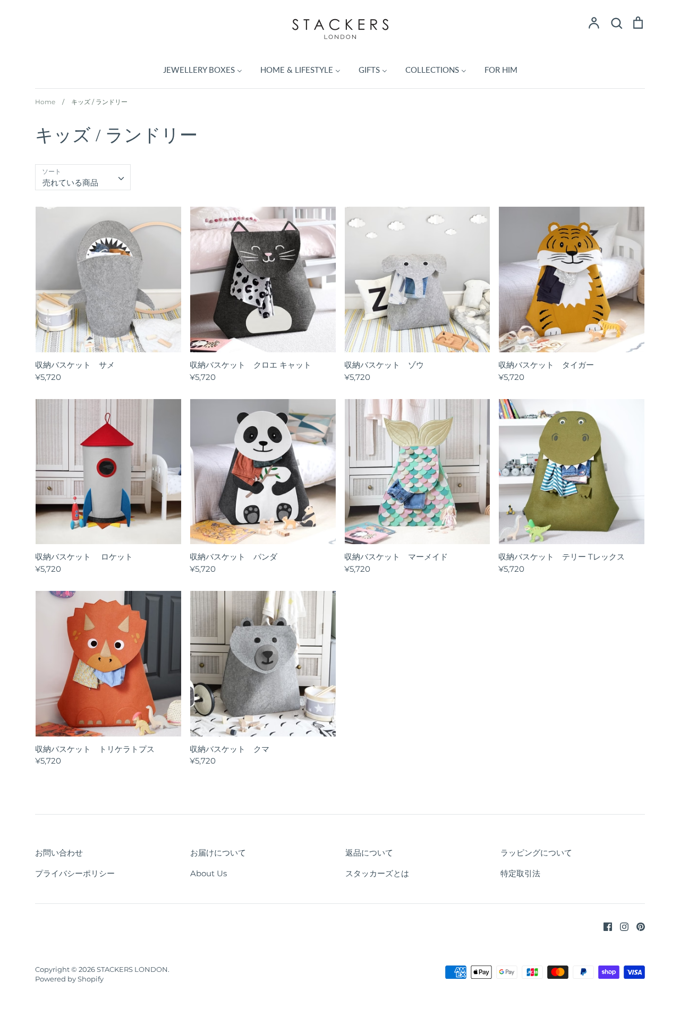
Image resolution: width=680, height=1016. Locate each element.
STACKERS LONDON (132, 969)
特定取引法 (520, 873)
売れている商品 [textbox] (70, 182)
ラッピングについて (536, 853)
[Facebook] (604, 926)
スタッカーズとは (377, 873)
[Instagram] (620, 926)
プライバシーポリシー (75, 873)
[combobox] (83, 177)
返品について (369, 853)
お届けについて (218, 853)
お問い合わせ (59, 853)
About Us (208, 873)
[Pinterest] (636, 926)
